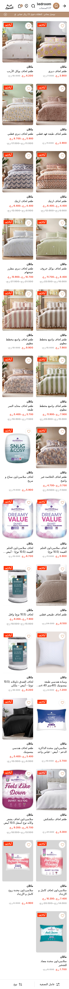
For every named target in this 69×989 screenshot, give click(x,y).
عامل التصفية (47, 984)
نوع (15, 984)
